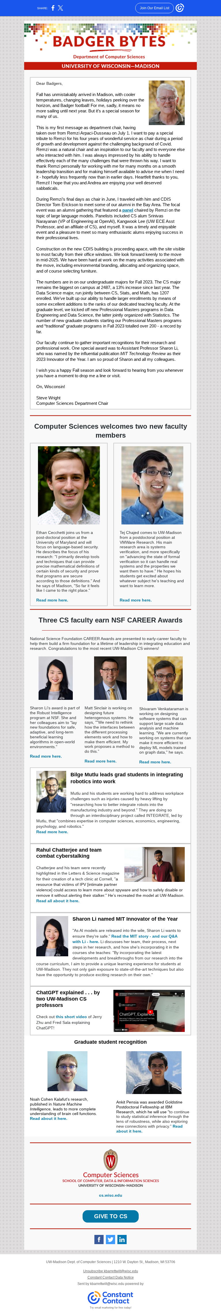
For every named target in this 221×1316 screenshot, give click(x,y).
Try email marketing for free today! (111, 1307)
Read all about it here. (57, 901)
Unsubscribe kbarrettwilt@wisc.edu (110, 1271)
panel (127, 210)
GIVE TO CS (110, 1216)
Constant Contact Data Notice (110, 1277)
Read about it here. (48, 1118)
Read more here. (52, 600)
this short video (71, 1016)
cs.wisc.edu (110, 1195)
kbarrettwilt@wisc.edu (107, 1284)
